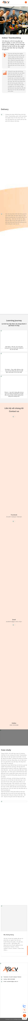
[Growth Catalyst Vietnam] (5, 2)
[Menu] (26, 2)
